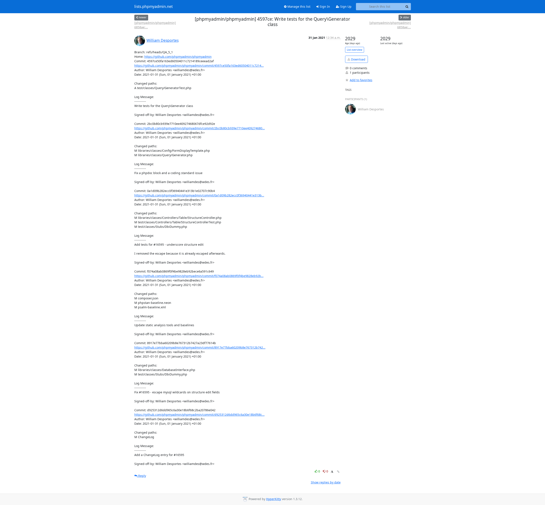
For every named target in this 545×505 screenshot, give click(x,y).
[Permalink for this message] (338, 472)
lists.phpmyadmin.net (153, 6)
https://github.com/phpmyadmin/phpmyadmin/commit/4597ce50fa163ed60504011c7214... (199, 65)
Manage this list (298, 6)
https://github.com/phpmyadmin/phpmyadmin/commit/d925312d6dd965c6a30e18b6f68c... (199, 415)
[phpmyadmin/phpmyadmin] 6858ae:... (155, 25)
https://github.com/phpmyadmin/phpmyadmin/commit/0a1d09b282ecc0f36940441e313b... (199, 195)
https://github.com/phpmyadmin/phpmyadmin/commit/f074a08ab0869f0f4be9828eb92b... (199, 276)
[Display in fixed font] (332, 472)
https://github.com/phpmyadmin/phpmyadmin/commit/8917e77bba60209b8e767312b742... (199, 347)
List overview (354, 50)
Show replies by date (326, 482)
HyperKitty (273, 499)
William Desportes (162, 40)
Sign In (324, 6)
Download (357, 59)
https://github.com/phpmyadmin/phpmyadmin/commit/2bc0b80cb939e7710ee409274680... (199, 128)
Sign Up (345, 6)
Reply (141, 476)
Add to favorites (361, 80)
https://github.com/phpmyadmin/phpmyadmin (178, 57)
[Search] (407, 6)
